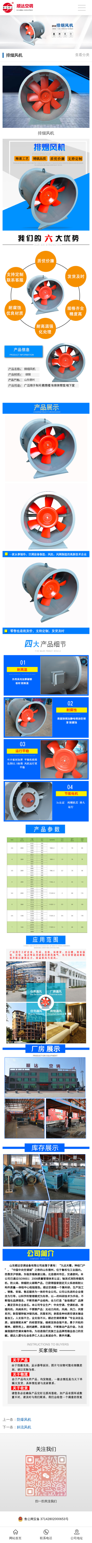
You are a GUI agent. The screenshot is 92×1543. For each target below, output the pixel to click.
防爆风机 (24, 1419)
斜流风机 (24, 1427)
